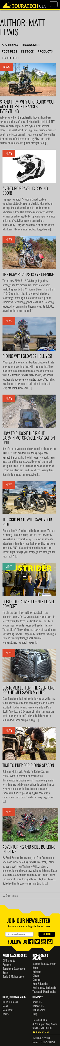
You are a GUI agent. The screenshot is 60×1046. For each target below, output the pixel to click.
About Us (37, 1002)
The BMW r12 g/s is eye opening (28, 274)
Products (45, 51)
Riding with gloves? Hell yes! (27, 356)
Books (5, 1014)
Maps (5, 1006)
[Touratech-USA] (24, 4)
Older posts (10, 896)
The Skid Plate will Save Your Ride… (27, 522)
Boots (35, 968)
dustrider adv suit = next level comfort (28, 604)
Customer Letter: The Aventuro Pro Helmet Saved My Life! (28, 690)
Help (34, 1014)
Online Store (38, 1010)
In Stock (27, 51)
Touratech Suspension (14, 968)
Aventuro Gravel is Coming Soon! (25, 191)
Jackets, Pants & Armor (44, 964)
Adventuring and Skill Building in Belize (29, 849)
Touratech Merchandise (44, 991)
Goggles (36, 979)
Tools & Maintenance (13, 976)
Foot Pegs (9, 51)
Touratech (10, 58)
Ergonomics (31, 45)
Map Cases (7, 1010)
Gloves (35, 975)
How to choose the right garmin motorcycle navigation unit (28, 437)
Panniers (7, 964)
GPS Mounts (9, 960)
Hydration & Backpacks (44, 987)
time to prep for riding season (28, 765)
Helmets (36, 972)
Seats (5, 972)
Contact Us (38, 1006)
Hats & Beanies (40, 983)
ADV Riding (10, 45)
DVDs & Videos (10, 1002)
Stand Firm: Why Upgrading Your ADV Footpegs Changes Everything (28, 106)
